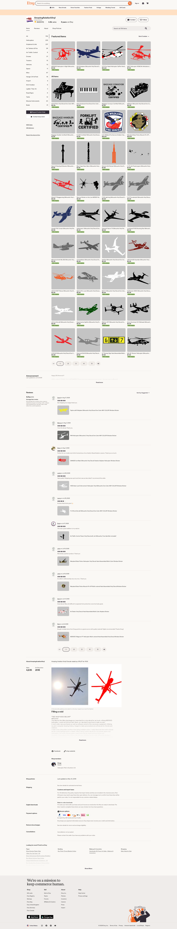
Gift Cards (122, 7)
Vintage (99, 7)
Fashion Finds (88, 7)
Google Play (47, 917)
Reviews (37, 28)
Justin (59, 473)
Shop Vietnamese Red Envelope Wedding (38, 856)
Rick (58, 624)
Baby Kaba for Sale (126, 851)
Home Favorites (75, 7)
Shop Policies (56, 28)
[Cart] (147, 3)
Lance (59, 498)
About (46, 28)
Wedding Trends (110, 7)
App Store (33, 917)
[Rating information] (35, 22)
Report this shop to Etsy (33, 135)
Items (28, 28)
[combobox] (81, 3)
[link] (53, 363)
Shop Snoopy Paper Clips (33, 851)
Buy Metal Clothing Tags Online (35, 858)
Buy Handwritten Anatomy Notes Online (37, 863)
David (59, 397)
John (58, 548)
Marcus (59, 423)
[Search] (129, 3)
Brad (58, 523)
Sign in (137, 3)
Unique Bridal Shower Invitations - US (37, 860)
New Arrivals (62, 7)
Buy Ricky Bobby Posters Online (35, 865)
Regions (147, 925)
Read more (99, 382)
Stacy (59, 448)
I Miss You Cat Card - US (33, 853)
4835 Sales (29, 125)
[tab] (37, 36)
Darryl (59, 599)
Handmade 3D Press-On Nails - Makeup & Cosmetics (101, 852)
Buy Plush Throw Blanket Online (67, 851)
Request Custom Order (38, 112)
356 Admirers (30, 128)
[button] (131, 20)
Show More (88, 868)
